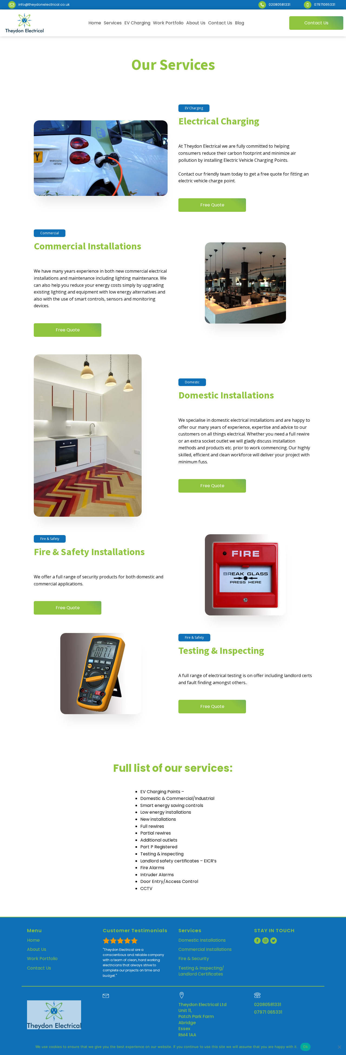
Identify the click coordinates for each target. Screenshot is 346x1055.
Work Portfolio (42, 959)
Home (33, 940)
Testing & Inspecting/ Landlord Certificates (201, 971)
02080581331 (267, 1005)
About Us (36, 949)
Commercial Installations (205, 949)
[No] (339, 1047)
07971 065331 (268, 1012)
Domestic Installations (202, 940)
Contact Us (39, 968)
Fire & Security (193, 959)
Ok (305, 1046)
